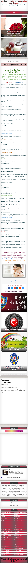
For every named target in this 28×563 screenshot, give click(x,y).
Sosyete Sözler (9, 35)
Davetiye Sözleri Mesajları (5, 529)
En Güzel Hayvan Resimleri (6, 535)
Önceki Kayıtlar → (22, 374)
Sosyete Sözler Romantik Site (13, 477)
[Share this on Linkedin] (17, 288)
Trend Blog (19, 285)
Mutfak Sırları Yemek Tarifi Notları (20, 512)
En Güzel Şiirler (4, 541)
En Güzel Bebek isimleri (5, 533)
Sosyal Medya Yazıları (18, 529)
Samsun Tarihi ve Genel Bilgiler (19, 522)
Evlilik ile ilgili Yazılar (5, 546)
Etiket (2, 544)
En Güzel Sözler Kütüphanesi (6, 539)
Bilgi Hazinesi (3, 520)
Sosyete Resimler (17, 531)
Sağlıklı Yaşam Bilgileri (18, 525)
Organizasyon (16, 514)
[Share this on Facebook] (12, 288)
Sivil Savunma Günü (14, 310)
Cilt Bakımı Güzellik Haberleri (6, 527)
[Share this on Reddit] (20, 288)
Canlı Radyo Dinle (14, 505)
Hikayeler (3, 548)
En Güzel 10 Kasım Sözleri (13, 470)
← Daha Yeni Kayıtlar (6, 374)
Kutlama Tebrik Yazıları (5, 550)
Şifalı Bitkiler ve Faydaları (18, 554)
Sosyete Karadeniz (17, 262)
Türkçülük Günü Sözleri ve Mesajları (14, 330)
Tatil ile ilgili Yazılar (17, 537)
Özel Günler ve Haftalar (14, 61)
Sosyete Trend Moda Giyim (14, 469)
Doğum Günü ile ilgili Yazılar (6, 531)
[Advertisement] (14, 8)
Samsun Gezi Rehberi (18, 518)
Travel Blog (14, 285)
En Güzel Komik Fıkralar (5, 537)
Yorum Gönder (18, 67)
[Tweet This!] (9, 288)
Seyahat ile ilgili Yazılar (18, 527)
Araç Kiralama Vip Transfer (6, 512)
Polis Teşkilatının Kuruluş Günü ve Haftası (14, 368)
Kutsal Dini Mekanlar (5, 552)
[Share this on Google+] (15, 288)
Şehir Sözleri (16, 552)
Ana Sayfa (14, 374)
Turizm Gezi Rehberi (18, 541)
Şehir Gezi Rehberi (17, 550)
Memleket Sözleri (4, 554)
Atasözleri (3, 516)
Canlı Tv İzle (14, 502)
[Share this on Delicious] (23, 288)
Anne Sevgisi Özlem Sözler (14, 64)
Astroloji (2, 514)
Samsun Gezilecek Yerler (18, 520)
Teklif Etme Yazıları (17, 539)
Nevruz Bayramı (14, 349)
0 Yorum (20, 35)
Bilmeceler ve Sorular (5, 525)
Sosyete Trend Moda (18, 535)
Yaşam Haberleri (17, 544)
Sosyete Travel (16, 533)
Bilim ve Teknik (4, 522)
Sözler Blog (8, 285)
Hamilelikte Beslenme (14, 34)
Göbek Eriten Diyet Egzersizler (14, 54)
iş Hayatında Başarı (17, 546)
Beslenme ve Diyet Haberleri (14, 31)
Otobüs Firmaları (17, 516)
